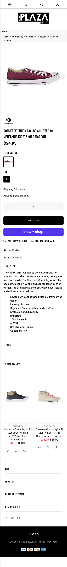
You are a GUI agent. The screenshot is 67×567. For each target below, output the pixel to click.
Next (63, 76)
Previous (3, 76)
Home (4, 31)
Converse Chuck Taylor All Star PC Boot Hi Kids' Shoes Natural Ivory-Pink (49, 433)
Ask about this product (16, 195)
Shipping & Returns (14, 189)
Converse (17, 257)
